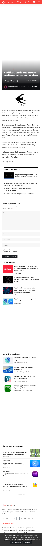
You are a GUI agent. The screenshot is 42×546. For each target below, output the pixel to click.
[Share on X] (8, 80)
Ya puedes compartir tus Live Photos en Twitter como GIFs (26, 176)
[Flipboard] (10, 518)
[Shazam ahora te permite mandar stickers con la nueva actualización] (35, 463)
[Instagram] (28, 518)
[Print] (17, 80)
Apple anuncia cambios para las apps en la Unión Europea (25, 300)
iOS (15, 295)
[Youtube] (32, 518)
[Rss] (3, 518)
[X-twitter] (18, 518)
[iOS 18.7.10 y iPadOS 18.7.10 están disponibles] (8, 379)
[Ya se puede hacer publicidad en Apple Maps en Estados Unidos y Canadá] (35, 453)
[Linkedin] (14, 518)
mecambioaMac (14, 86)
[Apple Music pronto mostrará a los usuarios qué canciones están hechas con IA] (8, 269)
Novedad (17, 69)
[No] (40, 539)
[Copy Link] (14, 80)
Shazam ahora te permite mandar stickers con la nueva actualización (13, 464)
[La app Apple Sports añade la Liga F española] (8, 388)
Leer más (27, 542)
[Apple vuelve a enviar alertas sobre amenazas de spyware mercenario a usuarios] (8, 290)
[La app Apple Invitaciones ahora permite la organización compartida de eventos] (35, 485)
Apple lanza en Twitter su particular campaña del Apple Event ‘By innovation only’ (20, 184)
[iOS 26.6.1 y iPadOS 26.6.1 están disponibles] (8, 360)
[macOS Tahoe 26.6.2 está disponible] (8, 369)
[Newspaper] (7, 518)
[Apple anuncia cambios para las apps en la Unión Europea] (8, 301)
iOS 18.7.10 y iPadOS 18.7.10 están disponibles (24, 377)
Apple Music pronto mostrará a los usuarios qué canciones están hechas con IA (26, 268)
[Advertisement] (21, 26)
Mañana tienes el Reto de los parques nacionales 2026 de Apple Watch (26, 279)
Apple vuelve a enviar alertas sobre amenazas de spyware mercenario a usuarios (24, 290)
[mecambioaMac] (12, 2)
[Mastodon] (21, 518)
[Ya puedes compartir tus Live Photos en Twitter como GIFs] (9, 175)
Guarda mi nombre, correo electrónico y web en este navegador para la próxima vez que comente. (21, 250)
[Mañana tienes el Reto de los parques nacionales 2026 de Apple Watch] (8, 279)
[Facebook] (25, 518)
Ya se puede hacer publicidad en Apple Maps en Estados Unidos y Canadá (14, 453)
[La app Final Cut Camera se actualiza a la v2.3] (35, 474)
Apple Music (17, 273)
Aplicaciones (8, 69)
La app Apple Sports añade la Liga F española (25, 387)
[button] (25, 2)
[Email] (11, 80)
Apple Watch (17, 284)
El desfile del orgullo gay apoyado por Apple (20, 194)
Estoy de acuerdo (16, 542)
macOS (16, 372)
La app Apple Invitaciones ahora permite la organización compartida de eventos (15, 486)
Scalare (11, 162)
